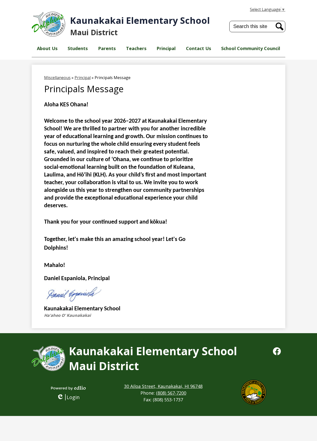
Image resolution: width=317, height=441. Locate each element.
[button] (47, 48)
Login (70, 397)
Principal (83, 77)
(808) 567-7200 (171, 393)
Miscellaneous (57, 77)
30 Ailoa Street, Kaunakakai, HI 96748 (163, 386)
